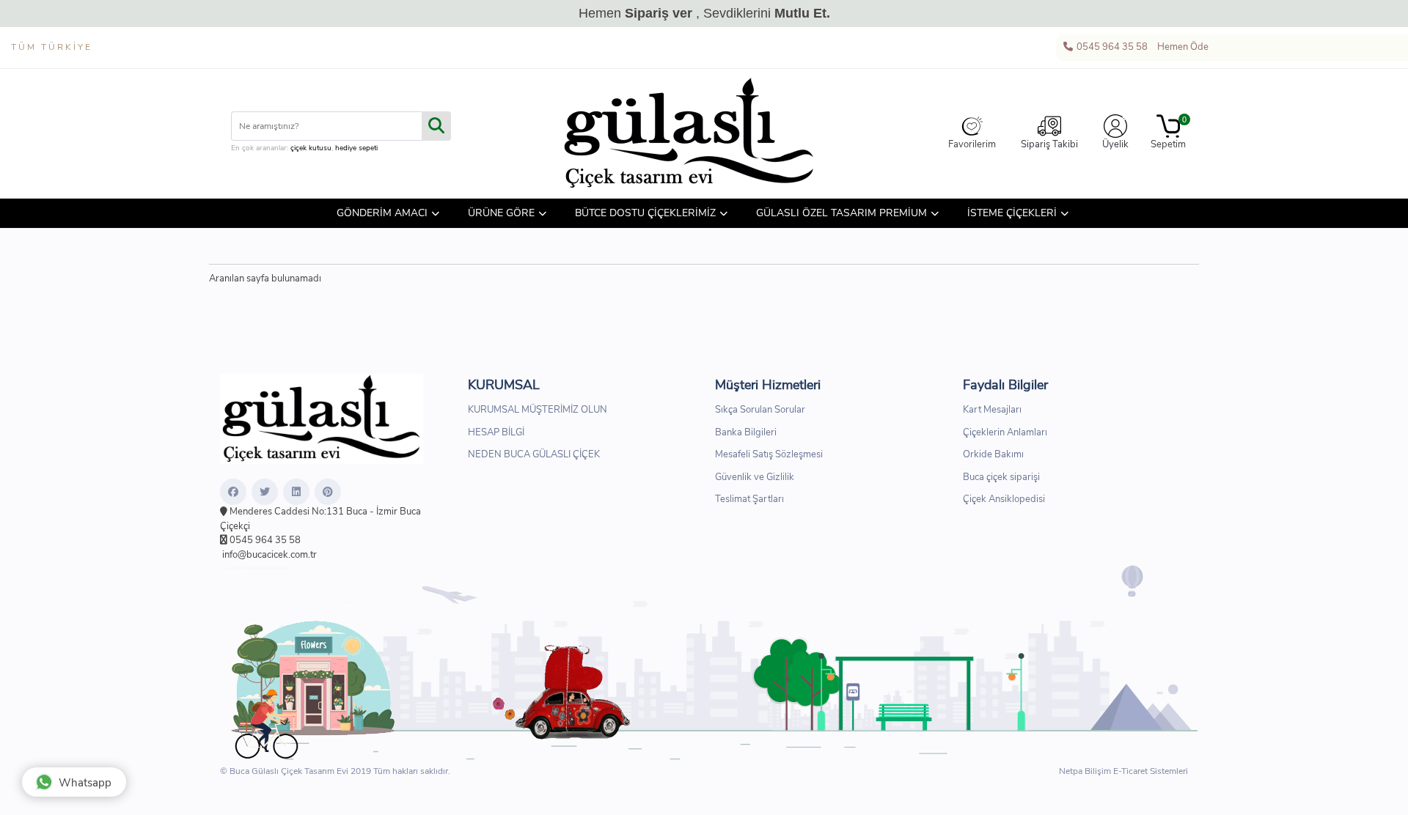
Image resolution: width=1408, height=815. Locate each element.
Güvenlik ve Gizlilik (754, 477)
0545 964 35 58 (1111, 47)
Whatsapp (85, 782)
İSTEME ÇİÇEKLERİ (1012, 213)
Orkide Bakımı (993, 454)
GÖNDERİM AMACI (382, 213)
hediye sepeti (356, 148)
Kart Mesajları (992, 409)
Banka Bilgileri (746, 432)
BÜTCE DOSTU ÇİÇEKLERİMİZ (645, 213)
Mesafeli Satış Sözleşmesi (769, 454)
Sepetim (1168, 133)
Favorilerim (972, 144)
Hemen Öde (1182, 47)
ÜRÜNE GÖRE (501, 213)
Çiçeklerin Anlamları (1005, 432)
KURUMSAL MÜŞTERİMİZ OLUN (537, 409)
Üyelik (1115, 144)
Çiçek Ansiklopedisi (1004, 499)
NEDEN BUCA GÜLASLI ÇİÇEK (534, 454)
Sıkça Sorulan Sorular (760, 409)
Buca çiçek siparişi (1001, 477)
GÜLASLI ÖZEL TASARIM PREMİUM (841, 213)
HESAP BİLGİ (496, 432)
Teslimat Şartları (749, 499)
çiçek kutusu (310, 148)
